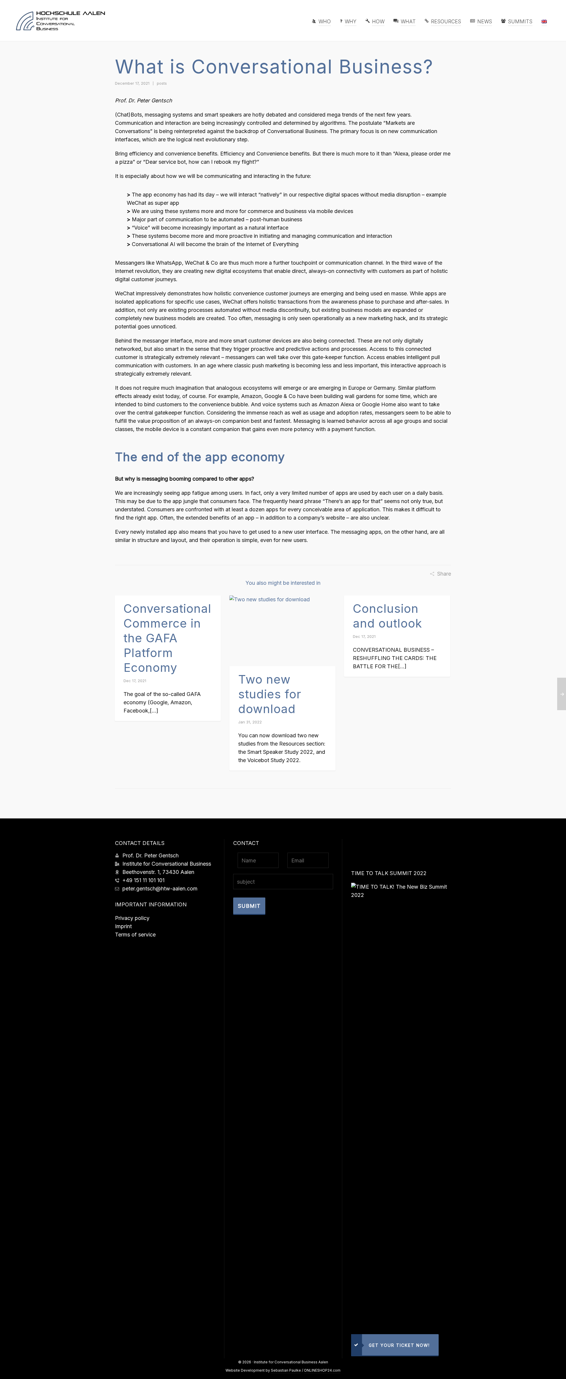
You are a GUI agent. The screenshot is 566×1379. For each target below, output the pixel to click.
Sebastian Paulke (286, 1370)
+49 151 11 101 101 (143, 880)
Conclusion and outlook (387, 615)
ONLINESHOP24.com (322, 1370)
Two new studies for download (269, 694)
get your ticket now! (399, 1345)
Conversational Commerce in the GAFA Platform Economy (167, 638)
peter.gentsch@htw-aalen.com (160, 888)
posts (162, 83)
